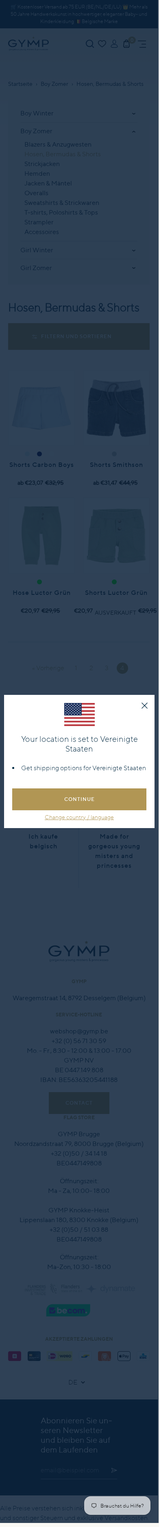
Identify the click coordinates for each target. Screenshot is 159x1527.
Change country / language (79, 817)
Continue (79, 799)
